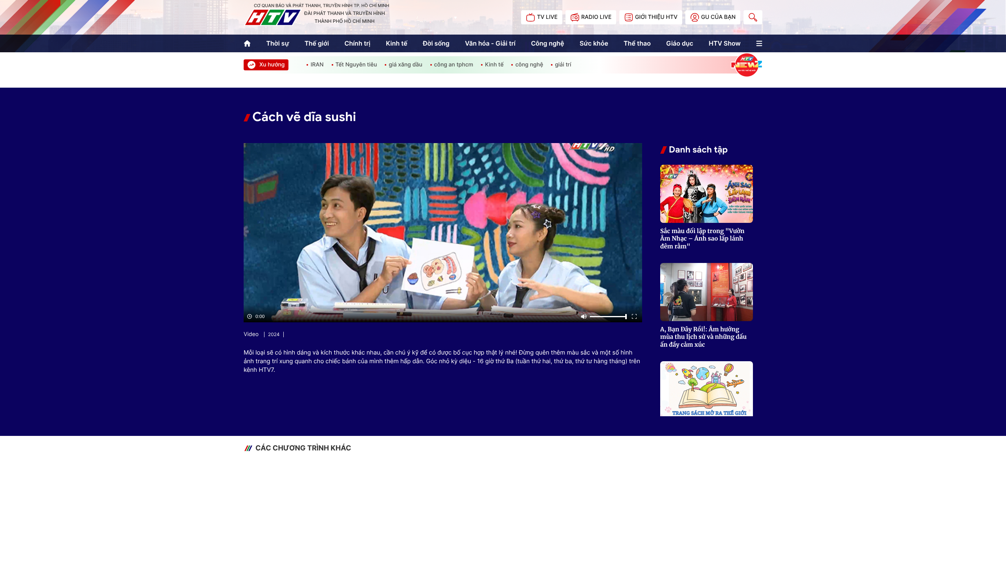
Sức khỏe (594, 43)
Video (251, 334)
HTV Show (724, 43)
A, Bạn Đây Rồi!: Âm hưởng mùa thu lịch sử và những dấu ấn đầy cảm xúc (703, 337)
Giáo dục (679, 43)
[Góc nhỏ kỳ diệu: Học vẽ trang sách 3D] (706, 390)
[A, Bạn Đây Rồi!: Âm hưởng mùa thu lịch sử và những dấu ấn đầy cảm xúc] (706, 292)
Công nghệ (547, 43)
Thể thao (637, 43)
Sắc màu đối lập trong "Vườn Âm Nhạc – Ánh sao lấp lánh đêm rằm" (702, 239)
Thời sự (277, 43)
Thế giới (317, 43)
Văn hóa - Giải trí (490, 43)
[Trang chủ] (247, 43)
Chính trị (358, 43)
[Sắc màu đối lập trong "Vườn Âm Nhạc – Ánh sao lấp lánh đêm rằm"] (706, 194)
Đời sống (436, 43)
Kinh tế (397, 43)
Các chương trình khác (303, 448)
